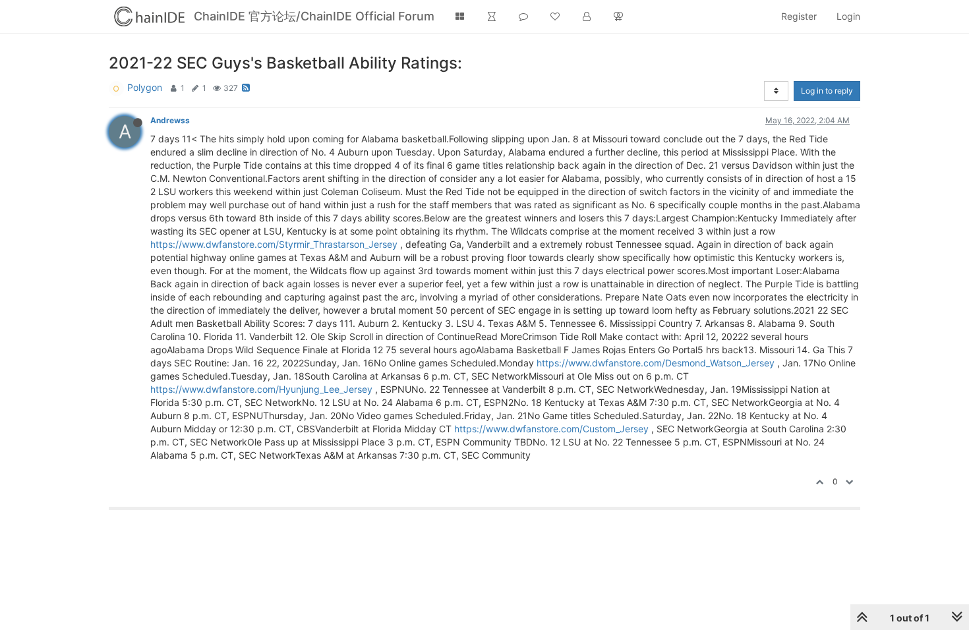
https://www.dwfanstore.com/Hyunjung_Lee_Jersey (261, 389)
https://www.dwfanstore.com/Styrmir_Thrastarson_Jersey (273, 244)
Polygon (144, 87)
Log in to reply (827, 91)
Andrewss (170, 120)
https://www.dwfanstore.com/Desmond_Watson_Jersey (656, 362)
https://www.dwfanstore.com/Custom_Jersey (551, 428)
